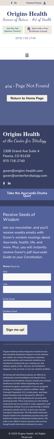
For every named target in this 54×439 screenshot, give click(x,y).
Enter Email (9, 298)
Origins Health (27, 13)
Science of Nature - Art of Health (27, 19)
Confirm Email (10, 311)
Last (5, 284)
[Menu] (27, 55)
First (5, 271)
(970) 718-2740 (25, 38)
